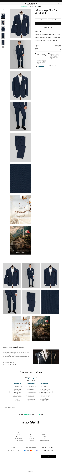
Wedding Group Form (19, 440)
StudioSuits (32, 471)
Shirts (31, 436)
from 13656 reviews (31, 380)
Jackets (31, 432)
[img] (31, 379)
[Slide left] (3, 10)
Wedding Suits (31, 438)
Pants (31, 434)
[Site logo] (31, 422)
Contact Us (44, 430)
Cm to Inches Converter (44, 440)
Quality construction (19, 436)
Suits (31, 430)
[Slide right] (3, 47)
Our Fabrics (31, 440)
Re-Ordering (44, 436)
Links (44, 438)
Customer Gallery (18, 438)
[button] (3, 3)
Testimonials (18, 430)
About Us (19, 434)
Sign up (48, 456)
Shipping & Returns (44, 432)
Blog (19, 432)
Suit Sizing (44, 434)
